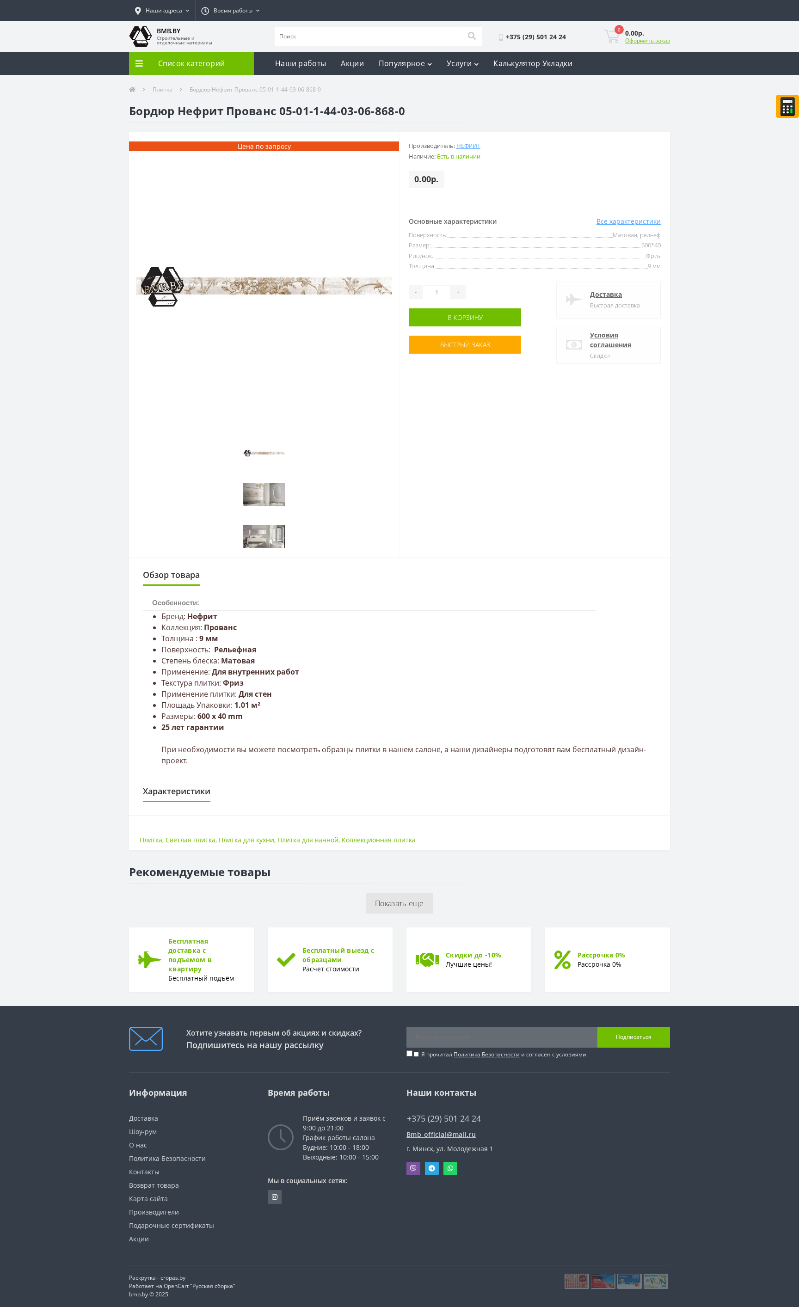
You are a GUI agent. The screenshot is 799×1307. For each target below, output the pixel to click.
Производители (154, 1212)
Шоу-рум (143, 1131)
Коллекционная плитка (379, 839)
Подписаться (633, 1037)
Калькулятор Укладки (532, 63)
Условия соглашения (610, 340)
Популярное (402, 63)
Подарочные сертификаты (171, 1225)
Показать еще (399, 903)
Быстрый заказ (438, 344)
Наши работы (300, 63)
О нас (138, 1145)
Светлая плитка (190, 839)
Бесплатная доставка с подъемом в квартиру (190, 955)
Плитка (162, 89)
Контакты (144, 1171)
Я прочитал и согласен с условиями (503, 1054)
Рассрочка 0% (602, 955)
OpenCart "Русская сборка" (199, 1286)
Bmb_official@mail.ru (441, 1134)
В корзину (437, 317)
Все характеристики (628, 221)
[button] (162, 10)
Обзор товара (171, 574)
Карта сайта (148, 1198)
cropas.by (172, 1278)
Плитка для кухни (246, 839)
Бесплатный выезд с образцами (338, 955)
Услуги (459, 63)
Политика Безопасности (487, 1054)
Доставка (606, 294)
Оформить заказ (647, 40)
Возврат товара (154, 1185)
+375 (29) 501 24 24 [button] (444, 1118)
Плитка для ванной (307, 839)
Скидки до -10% (473, 955)
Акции (352, 63)
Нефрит (468, 145)
